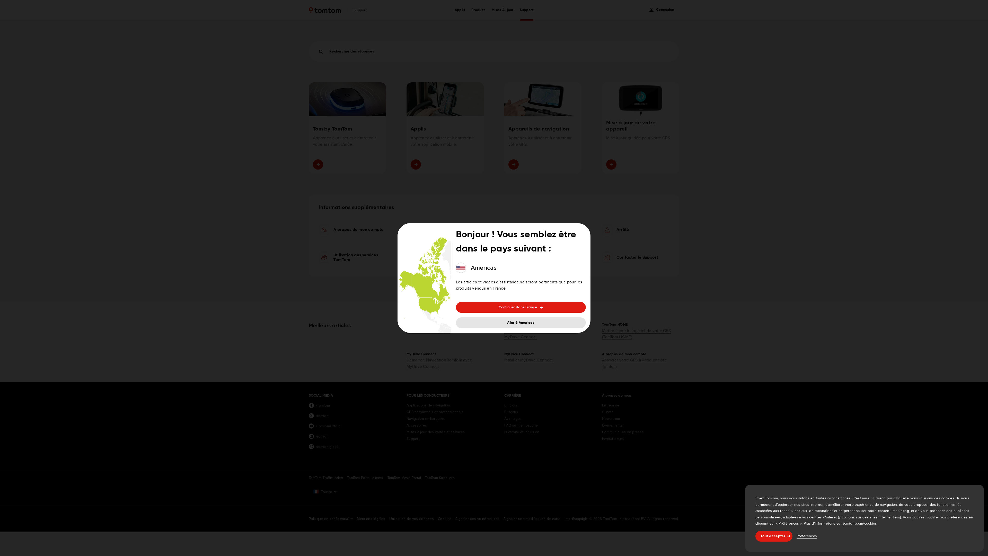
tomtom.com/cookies (860, 523)
